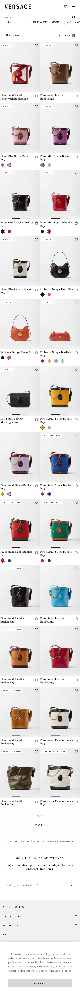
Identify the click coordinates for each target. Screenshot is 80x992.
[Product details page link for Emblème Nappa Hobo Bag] (60, 261)
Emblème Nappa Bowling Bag (55, 354)
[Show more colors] (69, 361)
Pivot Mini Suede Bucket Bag (15, 157)
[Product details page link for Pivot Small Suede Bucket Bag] (60, 391)
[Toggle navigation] (73, 6)
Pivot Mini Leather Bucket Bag (16, 224)
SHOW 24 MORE (40, 824)
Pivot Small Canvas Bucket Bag (56, 741)
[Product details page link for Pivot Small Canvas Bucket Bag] (60, 712)
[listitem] (42, 22)
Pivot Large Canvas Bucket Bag (56, 802)
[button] (36, 95)
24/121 (40, 816)
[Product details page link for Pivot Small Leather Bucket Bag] (60, 67)
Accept (40, 982)
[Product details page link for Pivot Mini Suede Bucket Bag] (20, 128)
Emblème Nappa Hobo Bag (56, 289)
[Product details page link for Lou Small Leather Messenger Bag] (20, 391)
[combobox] (40, 17)
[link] (11, 841)
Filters (65, 35)
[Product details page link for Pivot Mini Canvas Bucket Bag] (20, 261)
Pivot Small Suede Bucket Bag (56, 420)
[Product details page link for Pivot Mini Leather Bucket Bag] (20, 194)
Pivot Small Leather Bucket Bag (52, 96)
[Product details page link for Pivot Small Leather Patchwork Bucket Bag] (20, 67)
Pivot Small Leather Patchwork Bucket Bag (14, 96)
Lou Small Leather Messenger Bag (11, 420)
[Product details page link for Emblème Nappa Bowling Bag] (60, 324)
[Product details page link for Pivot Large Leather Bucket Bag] (20, 773)
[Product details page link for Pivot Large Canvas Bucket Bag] (60, 773)
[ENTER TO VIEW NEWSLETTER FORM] (71, 885)
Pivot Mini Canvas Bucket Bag (16, 290)
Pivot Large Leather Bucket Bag (12, 802)
